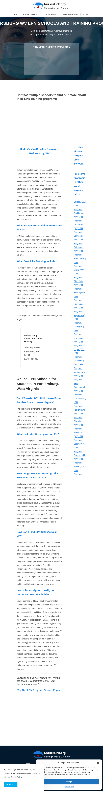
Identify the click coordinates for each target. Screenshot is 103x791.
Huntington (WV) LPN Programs (79, 308)
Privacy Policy (69, 787)
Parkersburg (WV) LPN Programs (79, 414)
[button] (98, 763)
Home (16, 14)
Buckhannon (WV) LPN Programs (79, 217)
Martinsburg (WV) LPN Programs (79, 364)
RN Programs (31, 14)
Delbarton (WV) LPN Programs (78, 251)
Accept (69, 781)
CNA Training (50, 14)
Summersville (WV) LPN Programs (80, 459)
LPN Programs (70, 14)
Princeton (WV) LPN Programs (78, 436)
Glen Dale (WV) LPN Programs (78, 285)
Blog (85, 14)
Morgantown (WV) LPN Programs (79, 376)
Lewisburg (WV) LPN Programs (78, 342)
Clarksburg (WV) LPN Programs (79, 240)
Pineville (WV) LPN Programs (78, 425)
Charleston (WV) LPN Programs (79, 228)
